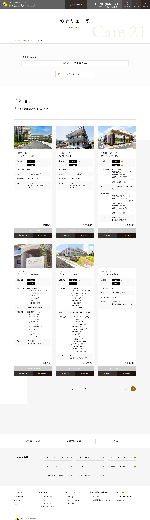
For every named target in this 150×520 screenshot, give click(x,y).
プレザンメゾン (46, 503)
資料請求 (136, 7)
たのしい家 (69, 497)
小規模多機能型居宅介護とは (101, 500)
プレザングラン (46, 500)
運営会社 (118, 492)
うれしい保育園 (84, 475)
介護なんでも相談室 (54, 475)
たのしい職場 (83, 457)
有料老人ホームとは (47, 507)
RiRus (81, 466)
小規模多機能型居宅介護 (99, 492)
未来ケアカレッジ (117, 457)
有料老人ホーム (45, 492)
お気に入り (127, 7)
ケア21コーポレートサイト (57, 457)
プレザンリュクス (46, 497)
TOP (15, 40)
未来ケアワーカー (117, 466)
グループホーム (70, 492)
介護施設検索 (25, 40)
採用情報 (118, 500)
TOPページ (18, 492)
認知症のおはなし (72, 503)
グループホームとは (72, 500)
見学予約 (145, 7)
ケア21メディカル (53, 466)
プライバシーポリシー (123, 496)
